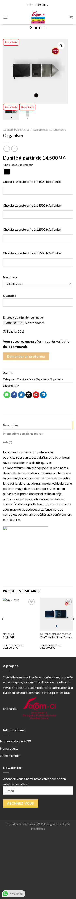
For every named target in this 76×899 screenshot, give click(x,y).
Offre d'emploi (10, 755)
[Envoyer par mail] (28, 394)
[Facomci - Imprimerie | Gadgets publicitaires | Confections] (38, 17)
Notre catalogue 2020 (15, 741)
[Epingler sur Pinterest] (36, 394)
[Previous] (3, 627)
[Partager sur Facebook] (14, 394)
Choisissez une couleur (18, 165)
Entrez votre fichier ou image (23, 317)
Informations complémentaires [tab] (23, 433)
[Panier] (71, 17)
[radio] (7, 171)
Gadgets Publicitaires (16, 129)
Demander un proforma (26, 356)
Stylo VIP (9, 637)
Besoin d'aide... (37, 4)
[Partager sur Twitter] (21, 394)
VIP (17, 385)
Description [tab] (10, 425)
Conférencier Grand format (56, 637)
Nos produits (9, 748)
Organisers (56, 379)
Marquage (10, 277)
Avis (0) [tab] (7, 442)
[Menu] (5, 17)
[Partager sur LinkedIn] (43, 394)
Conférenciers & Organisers (49, 129)
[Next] (73, 627)
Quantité (9, 295)
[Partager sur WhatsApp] (6, 394)
